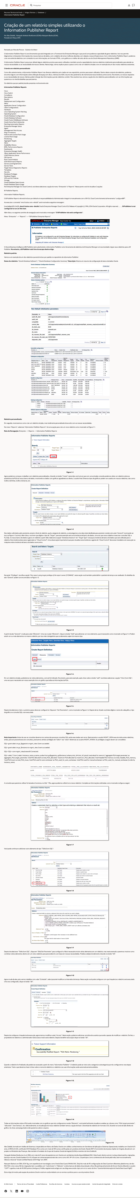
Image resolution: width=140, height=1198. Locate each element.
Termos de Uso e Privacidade (25, 1184)
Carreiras (67, 1184)
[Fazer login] (129, 5)
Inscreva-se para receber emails (81, 1184)
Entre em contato (117, 1184)
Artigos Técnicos (30, 12)
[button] (124, 5)
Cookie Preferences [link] (41, 1184)
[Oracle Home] (17, 5)
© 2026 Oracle (8, 1184)
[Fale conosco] (133, 5)
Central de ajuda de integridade (101, 1184)
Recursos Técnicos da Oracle (13, 12)
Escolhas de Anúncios (55, 1184)
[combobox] (70, 5)
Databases (41, 12)
